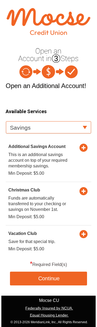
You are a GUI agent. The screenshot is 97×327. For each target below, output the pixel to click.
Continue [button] (49, 278)
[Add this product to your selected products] (83, 147)
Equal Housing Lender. (49, 315)
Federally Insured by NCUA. (49, 308)
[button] (48, 127)
